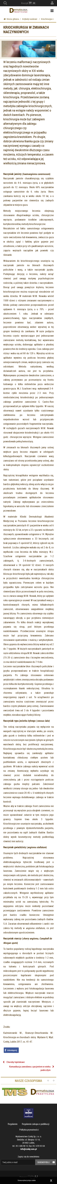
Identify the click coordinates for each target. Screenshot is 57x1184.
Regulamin (12, 1123)
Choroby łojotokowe (15, 1062)
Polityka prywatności (29, 1129)
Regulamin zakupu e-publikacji (35, 1123)
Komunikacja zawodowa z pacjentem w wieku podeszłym (30, 1068)
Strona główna (12, 18)
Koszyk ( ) (28, 3)
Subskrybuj (43, 1162)
